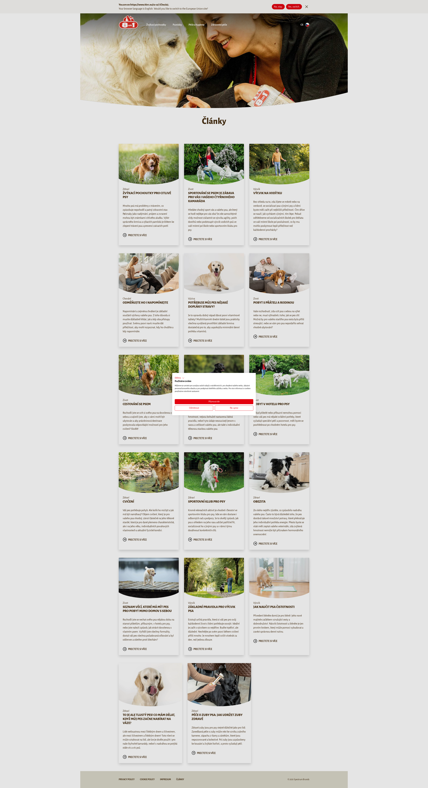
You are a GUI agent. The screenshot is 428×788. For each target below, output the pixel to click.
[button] (179, 378)
